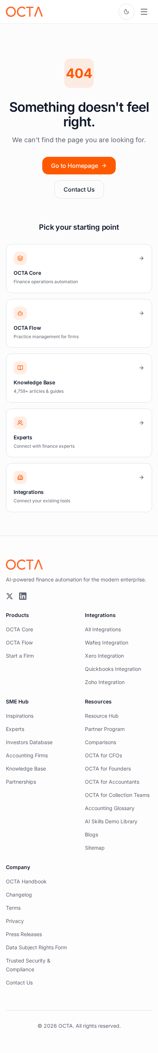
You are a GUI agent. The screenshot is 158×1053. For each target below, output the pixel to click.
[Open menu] (144, 12)
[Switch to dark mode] (126, 12)
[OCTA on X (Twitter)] (9, 596)
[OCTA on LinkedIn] (22, 596)
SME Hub (17, 701)
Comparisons (100, 742)
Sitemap (95, 848)
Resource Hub (102, 716)
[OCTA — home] (24, 12)
